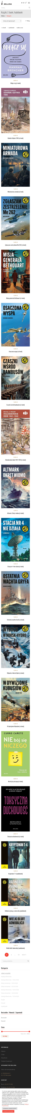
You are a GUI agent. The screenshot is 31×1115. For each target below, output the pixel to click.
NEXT (24, 955)
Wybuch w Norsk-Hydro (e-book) (15, 673)
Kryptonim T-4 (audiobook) (15, 874)
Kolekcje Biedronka (6, 976)
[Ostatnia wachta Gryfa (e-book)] (15, 593)
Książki (3, 999)
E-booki (3, 1003)
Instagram (23, 2)
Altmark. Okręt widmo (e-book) (15, 513)
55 (19, 955)
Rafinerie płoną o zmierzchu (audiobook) (15, 911)
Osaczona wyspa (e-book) (15, 351)
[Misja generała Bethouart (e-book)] (15, 271)
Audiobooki (4, 1006)
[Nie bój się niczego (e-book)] (15, 753)
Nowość (3, 1021)
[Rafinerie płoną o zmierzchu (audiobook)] (15, 892)
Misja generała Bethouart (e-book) (15, 298)
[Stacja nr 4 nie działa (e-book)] (15, 539)
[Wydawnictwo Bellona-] (6, 3)
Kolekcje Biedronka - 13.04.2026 (10, 996)
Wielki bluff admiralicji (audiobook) (15, 948)
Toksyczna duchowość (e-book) (15, 836)
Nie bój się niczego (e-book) (15, 781)
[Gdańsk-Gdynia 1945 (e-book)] (15, 110)
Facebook (21, 2)
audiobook (11, 27)
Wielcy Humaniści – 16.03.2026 (9, 993)
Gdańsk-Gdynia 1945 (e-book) (15, 138)
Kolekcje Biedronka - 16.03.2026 (10, 990)
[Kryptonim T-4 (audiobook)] (15, 855)
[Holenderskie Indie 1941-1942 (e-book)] (15, 432)
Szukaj (28, 961)
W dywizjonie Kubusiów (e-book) (15, 726)
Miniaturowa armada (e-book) (15, 192)
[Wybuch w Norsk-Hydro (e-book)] (15, 646)
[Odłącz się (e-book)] (15, 55)
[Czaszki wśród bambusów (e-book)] (15, 378)
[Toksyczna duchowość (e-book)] (15, 809)
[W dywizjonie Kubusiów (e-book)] (15, 699)
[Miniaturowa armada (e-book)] (15, 165)
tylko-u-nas (20, 27)
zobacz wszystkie (5, 973)
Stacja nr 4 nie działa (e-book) (15, 566)
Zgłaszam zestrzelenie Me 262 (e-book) (15, 245)
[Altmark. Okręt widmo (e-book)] (15, 486)
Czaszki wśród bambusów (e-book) (15, 405)
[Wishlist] (25, 3)
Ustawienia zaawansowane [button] (9, 1108)
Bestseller (4, 1017)
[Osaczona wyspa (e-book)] (15, 324)
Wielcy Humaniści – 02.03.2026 (9, 986)
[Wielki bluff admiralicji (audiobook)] (15, 929)
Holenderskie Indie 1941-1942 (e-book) (15, 460)
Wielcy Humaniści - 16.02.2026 (9, 983)
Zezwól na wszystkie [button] (8, 1111)
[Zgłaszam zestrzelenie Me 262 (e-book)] (15, 218)
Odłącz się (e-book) (15, 83)
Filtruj (5, 1036)
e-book (4, 27)
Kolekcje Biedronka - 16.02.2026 (10, 980)
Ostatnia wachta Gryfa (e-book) (15, 620)
